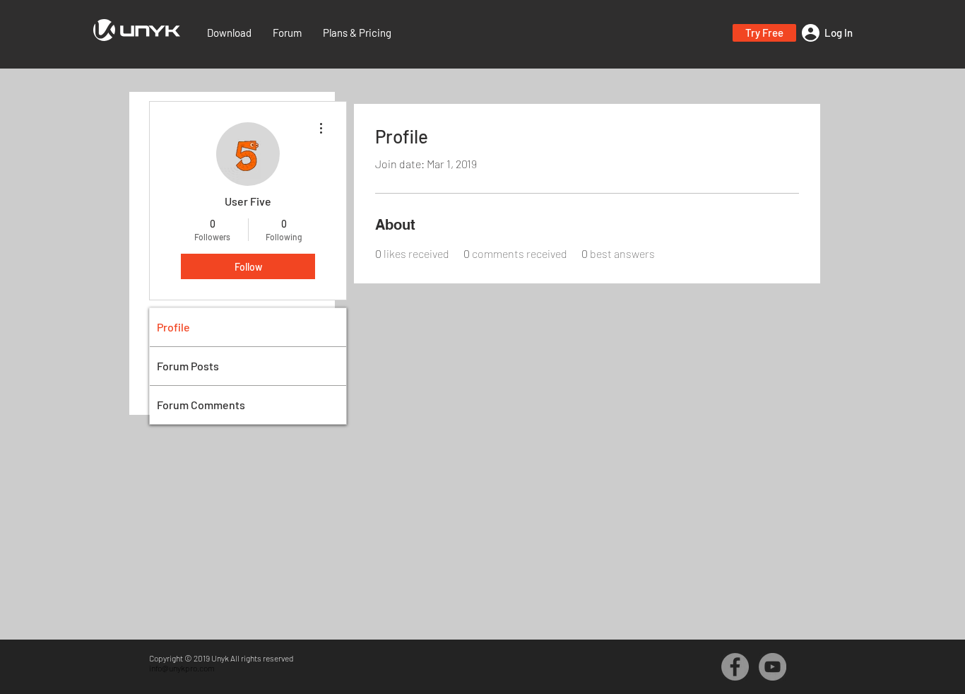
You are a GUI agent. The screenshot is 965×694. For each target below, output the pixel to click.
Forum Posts (188, 365)
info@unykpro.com (182, 668)
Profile (173, 327)
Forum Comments (201, 404)
